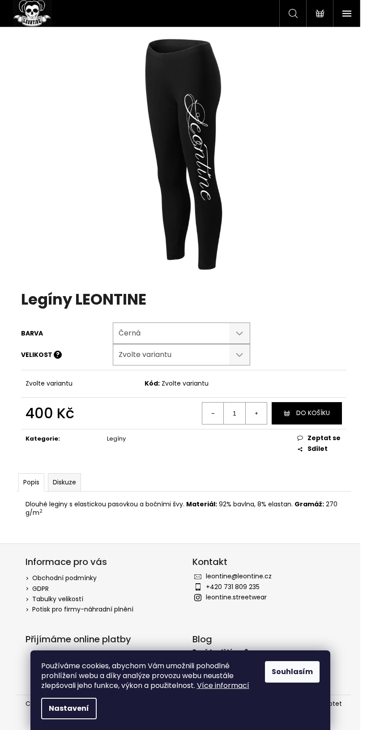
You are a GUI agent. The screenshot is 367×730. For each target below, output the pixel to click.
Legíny (116, 438)
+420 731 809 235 (233, 586)
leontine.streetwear (236, 597)
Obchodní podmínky (64, 577)
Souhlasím (292, 671)
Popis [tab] (31, 482)
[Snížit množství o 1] (213, 413)
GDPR (40, 588)
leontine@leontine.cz (239, 576)
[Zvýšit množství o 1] (256, 413)
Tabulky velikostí (57, 598)
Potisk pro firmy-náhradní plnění (82, 609)
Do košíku (313, 412)
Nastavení (69, 708)
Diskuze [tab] (64, 482)
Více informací (223, 685)
